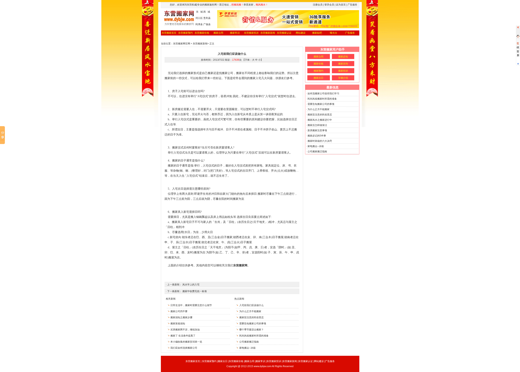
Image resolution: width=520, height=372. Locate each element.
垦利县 (207, 18)
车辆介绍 (343, 77)
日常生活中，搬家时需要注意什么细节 (191, 305)
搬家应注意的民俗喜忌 (251, 317)
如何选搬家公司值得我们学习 (323, 93)
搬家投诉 (343, 70)
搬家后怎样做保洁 (317, 125)
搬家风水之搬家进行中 (320, 119)
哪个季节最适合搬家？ (251, 329)
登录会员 (329, 4)
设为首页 (341, 4)
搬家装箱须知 (177, 323)
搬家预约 (318, 70)
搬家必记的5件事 (317, 135)
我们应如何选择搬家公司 (183, 347)
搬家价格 (318, 63)
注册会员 (318, 4)
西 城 (206, 11)
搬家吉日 (318, 77)
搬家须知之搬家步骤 (181, 317)
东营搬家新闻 (267, 32)
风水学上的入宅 (190, 284)
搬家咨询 (343, 63)
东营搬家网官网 (181, 43)
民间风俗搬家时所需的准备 (254, 335)
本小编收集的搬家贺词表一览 (186, 341)
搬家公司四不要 (178, 311)
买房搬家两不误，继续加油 (185, 329)
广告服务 (350, 32)
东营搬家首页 (169, 32)
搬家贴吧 (317, 32)
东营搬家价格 (202, 32)
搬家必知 (343, 56)
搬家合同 (218, 32)
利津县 (199, 24)
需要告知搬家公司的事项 (252, 323)
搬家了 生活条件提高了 (182, 335)
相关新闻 (171, 298)
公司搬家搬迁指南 (249, 341)
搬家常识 (235, 32)
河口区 (199, 18)
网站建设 (301, 32)
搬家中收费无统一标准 (194, 291)
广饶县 (207, 24)
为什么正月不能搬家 (250, 311)
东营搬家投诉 (251, 32)
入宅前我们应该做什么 (251, 305)
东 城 (199, 11)
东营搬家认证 (284, 32)
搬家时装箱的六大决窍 (320, 141)
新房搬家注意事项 (317, 130)
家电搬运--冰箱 (247, 347)
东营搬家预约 (185, 32)
